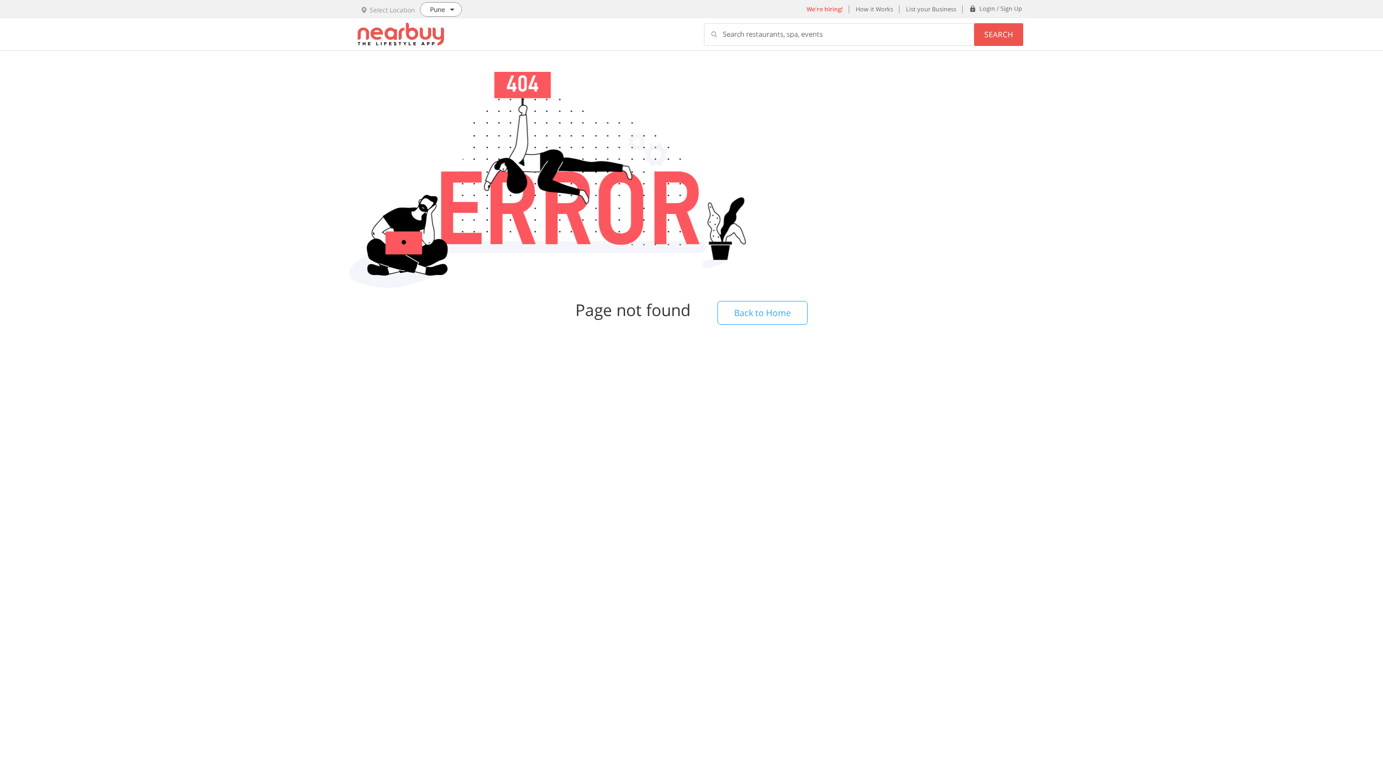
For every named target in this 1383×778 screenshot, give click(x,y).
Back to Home (762, 313)
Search (998, 34)
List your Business (931, 9)
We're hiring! (825, 9)
